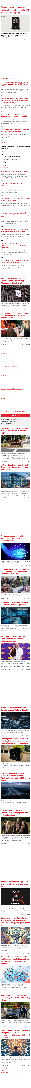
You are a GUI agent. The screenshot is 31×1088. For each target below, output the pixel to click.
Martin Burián (4, 498)
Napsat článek (4, 1070)
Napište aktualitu (26, 275)
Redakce (3, 914)
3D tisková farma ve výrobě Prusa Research (13, 411)
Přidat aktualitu (4, 1072)
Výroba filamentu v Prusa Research (10, 366)
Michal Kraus (4, 461)
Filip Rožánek (4, 344)
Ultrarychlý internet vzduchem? (9, 419)
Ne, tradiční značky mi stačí (10, 159)
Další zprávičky (4, 275)
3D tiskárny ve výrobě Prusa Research (11, 389)
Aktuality (4, 78)
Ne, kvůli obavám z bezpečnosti (11, 162)
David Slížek (4, 992)
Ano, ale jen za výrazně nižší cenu (12, 156)
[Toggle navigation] (29, 2)
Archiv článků (4, 1068)
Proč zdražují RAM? (6, 423)
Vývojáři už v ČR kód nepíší (8, 421)
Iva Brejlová (3, 598)
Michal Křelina (4, 770)
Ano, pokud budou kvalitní (10, 153)
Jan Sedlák (3, 39)
